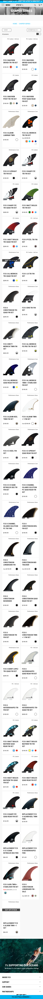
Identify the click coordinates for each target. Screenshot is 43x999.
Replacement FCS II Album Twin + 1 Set (10, 925)
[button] (21, 997)
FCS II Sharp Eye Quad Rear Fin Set (10, 815)
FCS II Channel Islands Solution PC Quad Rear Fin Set (29, 488)
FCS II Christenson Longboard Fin (9, 562)
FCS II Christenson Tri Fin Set (10, 634)
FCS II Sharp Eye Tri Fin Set (28, 172)
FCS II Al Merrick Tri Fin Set (29, 134)
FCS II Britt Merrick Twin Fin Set (10, 346)
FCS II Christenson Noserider (8, 598)
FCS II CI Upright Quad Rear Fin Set (29, 452)
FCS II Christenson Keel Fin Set (29, 526)
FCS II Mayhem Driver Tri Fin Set (10, 61)
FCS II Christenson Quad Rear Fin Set (30, 598)
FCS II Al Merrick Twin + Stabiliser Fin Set (29, 382)
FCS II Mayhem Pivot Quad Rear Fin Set (29, 98)
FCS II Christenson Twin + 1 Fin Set (29, 634)
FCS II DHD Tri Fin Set (29, 309)
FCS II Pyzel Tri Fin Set (29, 240)
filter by (6, 30)
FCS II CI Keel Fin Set (10, 452)
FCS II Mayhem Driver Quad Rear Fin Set (29, 62)
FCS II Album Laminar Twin (9, 134)
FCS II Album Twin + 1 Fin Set (29, 418)
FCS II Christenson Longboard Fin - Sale (28, 888)
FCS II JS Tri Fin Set (28, 275)
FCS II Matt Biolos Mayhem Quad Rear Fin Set (10, 743)
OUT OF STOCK (11, 260)
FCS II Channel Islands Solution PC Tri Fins (10, 526)
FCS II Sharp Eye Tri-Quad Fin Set (10, 206)
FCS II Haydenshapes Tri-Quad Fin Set (30, 707)
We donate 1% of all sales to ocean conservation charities (21, 968)
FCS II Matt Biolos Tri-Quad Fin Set (10, 240)
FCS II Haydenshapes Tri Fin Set (10, 707)
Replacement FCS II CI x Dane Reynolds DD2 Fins (10, 850)
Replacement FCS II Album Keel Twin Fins (29, 816)
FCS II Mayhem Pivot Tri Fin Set (10, 97)
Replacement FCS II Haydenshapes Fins (29, 850)
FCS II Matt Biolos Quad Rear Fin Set (29, 779)
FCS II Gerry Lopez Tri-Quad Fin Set (10, 670)
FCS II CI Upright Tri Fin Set (10, 172)
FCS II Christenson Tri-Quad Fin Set (10, 310)
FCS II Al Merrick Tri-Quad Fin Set (10, 275)
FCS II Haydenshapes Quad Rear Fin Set (29, 671)
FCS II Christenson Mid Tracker (29, 562)
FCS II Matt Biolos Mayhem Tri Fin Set (29, 743)
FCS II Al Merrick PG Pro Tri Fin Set (29, 345)
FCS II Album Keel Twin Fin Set (10, 418)
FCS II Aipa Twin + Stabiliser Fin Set (10, 885)
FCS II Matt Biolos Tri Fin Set (29, 206)
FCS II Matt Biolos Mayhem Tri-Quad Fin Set (10, 780)
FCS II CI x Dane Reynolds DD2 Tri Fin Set (10, 487)
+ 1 (36, 144)
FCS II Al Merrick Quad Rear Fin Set (10, 381)
